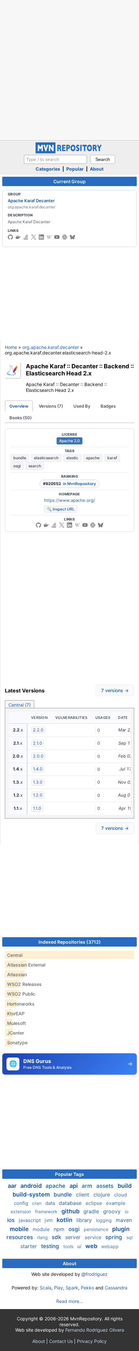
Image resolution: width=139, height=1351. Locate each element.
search (34, 465)
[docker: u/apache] (18, 237)
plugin (121, 1229)
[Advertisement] (69, 69)
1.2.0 (37, 795)
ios (11, 1220)
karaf (112, 457)
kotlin (65, 1220)
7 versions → (115, 690)
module (42, 1229)
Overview (18, 406)
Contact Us (61, 1341)
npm (60, 1229)
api (74, 1185)
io (126, 1211)
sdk (57, 1237)
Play (58, 1287)
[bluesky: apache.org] (72, 237)
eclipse (94, 1203)
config (21, 1203)
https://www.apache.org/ (69, 500)
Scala (45, 1287)
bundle (19, 457)
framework (47, 1211)
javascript (30, 1220)
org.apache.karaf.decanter (50, 347)
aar (13, 1185)
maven (124, 1220)
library (84, 1220)
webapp (110, 1246)
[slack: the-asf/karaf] (64, 237)
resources (20, 1237)
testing (51, 1246)
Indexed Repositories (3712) (69, 942)
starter (29, 1246)
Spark (72, 1287)
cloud (120, 1195)
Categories (48, 169)
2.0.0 (38, 756)
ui (80, 1246)
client (83, 1194)
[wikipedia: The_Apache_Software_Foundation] (49, 237)
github (71, 1211)
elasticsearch (46, 457)
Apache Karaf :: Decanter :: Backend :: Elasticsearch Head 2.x (80, 370)
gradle (92, 1211)
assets (105, 1186)
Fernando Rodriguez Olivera (94, 1330)
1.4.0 (37, 768)
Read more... (69, 1301)
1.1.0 (37, 808)
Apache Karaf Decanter (31, 200)
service (94, 1237)
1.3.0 (37, 782)
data (50, 1203)
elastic (72, 457)
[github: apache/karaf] (10, 237)
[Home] (69, 151)
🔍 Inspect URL (61, 509)
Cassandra (116, 1287)
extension (21, 1211)
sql (129, 1237)
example (115, 1203)
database (71, 1203)
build (125, 1185)
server (73, 1237)
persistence (97, 1229)
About (96, 169)
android (31, 1185)
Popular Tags (69, 1174)
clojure (102, 1194)
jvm (49, 1220)
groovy (112, 1211)
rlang (43, 1237)
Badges (108, 406)
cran (37, 1203)
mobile (20, 1229)
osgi (17, 465)
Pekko (87, 1287)
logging (104, 1220)
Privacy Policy (92, 1341)
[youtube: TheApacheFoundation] (56, 237)
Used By (81, 406)
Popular (75, 169)
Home (11, 347)
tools (69, 1246)
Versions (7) (51, 406)
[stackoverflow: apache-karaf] (25, 237)
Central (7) (19, 705)
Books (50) (20, 417)
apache (93, 457)
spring (114, 1237)
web (92, 1246)
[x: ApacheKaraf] (33, 237)
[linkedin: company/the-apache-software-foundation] (41, 237)
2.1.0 (37, 743)
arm (88, 1186)
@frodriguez (94, 1274)
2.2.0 (38, 729)
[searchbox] (55, 159)
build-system (32, 1194)
